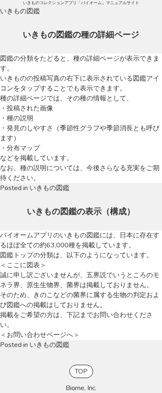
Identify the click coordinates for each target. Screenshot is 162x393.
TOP (81, 371)
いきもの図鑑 (49, 188)
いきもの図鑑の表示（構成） (81, 211)
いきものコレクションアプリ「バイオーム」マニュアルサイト (81, 3)
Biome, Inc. (81, 388)
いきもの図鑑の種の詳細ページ (81, 34)
